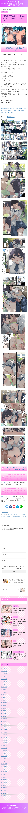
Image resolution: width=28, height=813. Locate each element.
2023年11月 (4, 756)
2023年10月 (4, 758)
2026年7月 (4, 671)
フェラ (8, 514)
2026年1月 (4, 687)
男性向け (19, 516)
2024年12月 (4, 721)
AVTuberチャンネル (14, 2)
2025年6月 (4, 705)
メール (4, 554)
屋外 (9, 516)
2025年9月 (4, 697)
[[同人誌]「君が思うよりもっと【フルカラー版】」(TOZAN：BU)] (17, 506)
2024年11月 (4, 724)
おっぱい (4, 514)
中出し (11, 514)
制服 (15, 514)
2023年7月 (4, 766)
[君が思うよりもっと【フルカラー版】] (14, 138)
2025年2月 (4, 716)
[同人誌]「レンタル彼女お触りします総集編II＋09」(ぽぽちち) (19, 621)
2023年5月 (4, 772)
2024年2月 (4, 748)
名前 (3, 548)
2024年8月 (4, 732)
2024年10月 (4, 726)
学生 (21, 514)
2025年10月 (4, 695)
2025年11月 (4, 692)
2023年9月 (4, 761)
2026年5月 (4, 676)
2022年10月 (4, 790)
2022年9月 (4, 793)
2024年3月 (4, 745)
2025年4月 (4, 711)
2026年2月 (4, 684)
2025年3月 (4, 713)
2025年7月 (4, 703)
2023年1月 (4, 782)
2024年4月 (4, 742)
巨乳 (11, 516)
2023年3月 (4, 777)
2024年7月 (4, 734)
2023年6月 (4, 769)
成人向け (15, 516)
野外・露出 (24, 516)
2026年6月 (4, 673)
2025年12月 (4, 689)
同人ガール (4, 483)
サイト (3, 560)
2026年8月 (4, 668)
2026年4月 (4, 679)
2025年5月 (4, 708)
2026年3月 (4, 681)
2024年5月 (4, 740)
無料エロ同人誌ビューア (7, 497)
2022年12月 (4, 785)
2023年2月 (4, 780)
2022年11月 (4, 788)
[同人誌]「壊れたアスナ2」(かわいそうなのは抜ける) (19, 656)
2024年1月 (4, 750)
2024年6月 (4, 737)
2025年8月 (4, 700)
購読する (6, 599)
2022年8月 (4, 795)
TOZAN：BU (11, 117)
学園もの (18, 514)
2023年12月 (4, 753)
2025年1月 (4, 719)
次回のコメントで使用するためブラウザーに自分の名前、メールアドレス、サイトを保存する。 (14, 567)
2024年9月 (4, 729)
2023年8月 (4, 764)
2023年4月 (4, 774)
